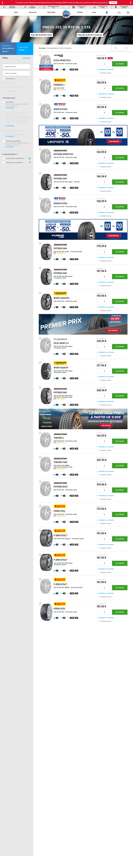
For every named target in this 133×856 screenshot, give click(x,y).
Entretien (32, 12)
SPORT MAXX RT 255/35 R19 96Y (61, 371)
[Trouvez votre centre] (106, 12)
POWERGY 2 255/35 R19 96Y (61, 88)
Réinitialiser (26, 58)
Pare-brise (51, 12)
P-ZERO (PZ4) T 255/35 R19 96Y (61, 539)
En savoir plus (10, 108)
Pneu (16, 12)
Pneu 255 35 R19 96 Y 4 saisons (90, 35)
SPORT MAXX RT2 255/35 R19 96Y (61, 301)
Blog (94, 12)
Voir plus (94, 2)
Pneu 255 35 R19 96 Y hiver (41, 35)
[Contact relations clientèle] (119, 12)
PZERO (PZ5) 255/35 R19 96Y (61, 514)
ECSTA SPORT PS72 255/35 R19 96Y (61, 64)
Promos (80, 12)
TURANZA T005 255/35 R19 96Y (61, 466)
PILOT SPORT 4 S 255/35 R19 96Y (61, 347)
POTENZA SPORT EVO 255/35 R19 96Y (61, 158)
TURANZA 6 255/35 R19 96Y (61, 441)
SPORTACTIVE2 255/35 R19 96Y (61, 113)
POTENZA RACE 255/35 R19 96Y (61, 490)
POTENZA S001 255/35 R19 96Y (61, 182)
